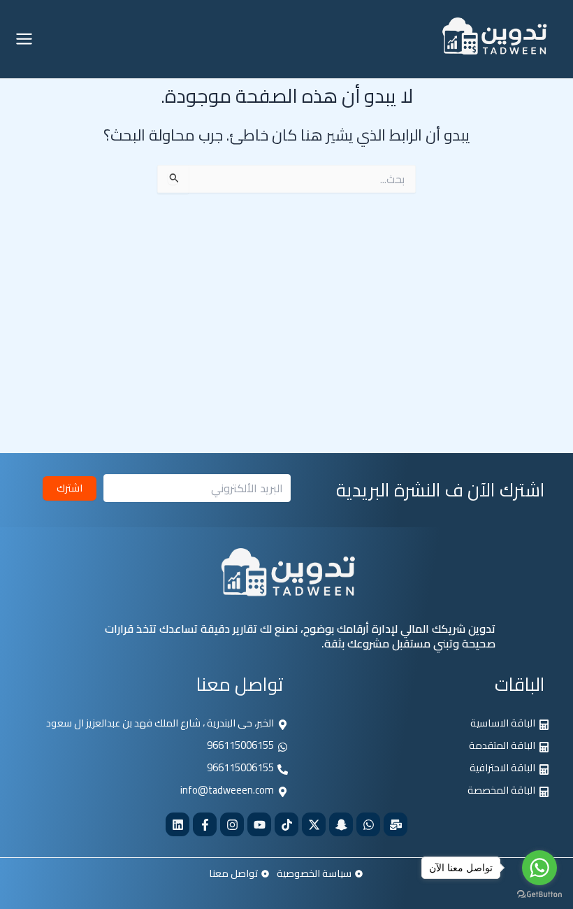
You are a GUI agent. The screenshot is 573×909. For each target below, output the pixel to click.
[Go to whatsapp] (539, 867)
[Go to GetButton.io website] (539, 894)
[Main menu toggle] (24, 39)
